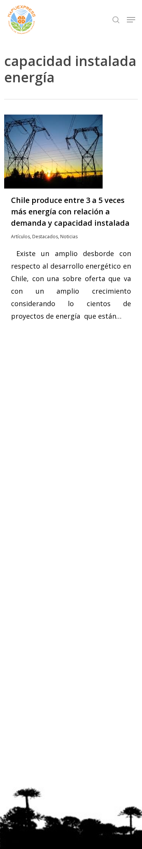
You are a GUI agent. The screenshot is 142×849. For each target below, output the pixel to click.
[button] (131, 20)
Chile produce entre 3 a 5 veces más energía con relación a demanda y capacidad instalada (70, 211)
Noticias (69, 236)
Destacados (45, 236)
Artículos (20, 236)
